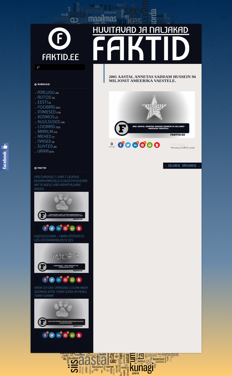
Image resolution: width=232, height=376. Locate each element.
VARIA (43, 151)
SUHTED (45, 146)
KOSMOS (46, 116)
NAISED (44, 141)
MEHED (44, 136)
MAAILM (45, 131)
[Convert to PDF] (157, 145)
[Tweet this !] (128, 145)
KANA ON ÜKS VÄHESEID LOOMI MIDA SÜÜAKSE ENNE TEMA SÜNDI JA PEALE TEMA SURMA (61, 292)
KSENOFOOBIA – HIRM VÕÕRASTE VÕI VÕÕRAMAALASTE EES (59, 238)
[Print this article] (150, 145)
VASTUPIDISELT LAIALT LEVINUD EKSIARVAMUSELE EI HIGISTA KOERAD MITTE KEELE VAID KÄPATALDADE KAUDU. (61, 183)
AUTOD (44, 97)
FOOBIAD (46, 107)
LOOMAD (46, 126)
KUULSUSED (49, 121)
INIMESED (47, 112)
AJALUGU (46, 92)
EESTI (43, 102)
